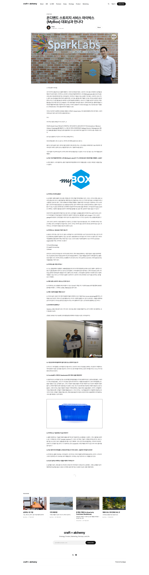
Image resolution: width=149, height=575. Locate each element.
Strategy (71, 4)
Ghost (124, 562)
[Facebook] (76, 555)
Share (99, 27)
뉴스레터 (52, 4)
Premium (58, 4)
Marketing (86, 4)
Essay (65, 4)
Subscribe (121, 4)
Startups (49, 14)
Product (78, 4)
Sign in (113, 4)
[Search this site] (108, 4)
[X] (73, 555)
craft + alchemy (30, 4)
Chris (53, 26)
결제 (47, 4)
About (42, 4)
